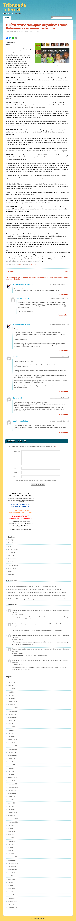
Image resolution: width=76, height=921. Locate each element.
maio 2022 (11, 834)
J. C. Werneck (12, 552)
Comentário (16, 451)
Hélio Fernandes (13, 549)
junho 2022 (11, 831)
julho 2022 (11, 828)
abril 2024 (11, 771)
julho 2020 (11, 876)
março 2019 (11, 898)
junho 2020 (11, 879)
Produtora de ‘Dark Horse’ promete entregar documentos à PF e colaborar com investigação (37, 599)
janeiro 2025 (12, 743)
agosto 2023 (12, 796)
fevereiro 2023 (12, 812)
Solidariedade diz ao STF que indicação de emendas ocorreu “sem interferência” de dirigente (37, 592)
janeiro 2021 (12, 860)
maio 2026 (11, 692)
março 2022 (11, 841)
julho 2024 (11, 762)
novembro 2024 (13, 749)
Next (67, 271)
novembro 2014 (13, 907)
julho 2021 (11, 847)
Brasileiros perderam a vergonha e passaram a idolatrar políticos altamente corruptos (34, 589)
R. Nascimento (12, 568)
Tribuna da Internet (14, 7)
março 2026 (11, 698)
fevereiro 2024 (12, 777)
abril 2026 (11, 695)
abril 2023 (11, 806)
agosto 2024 (12, 758)
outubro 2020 (12, 866)
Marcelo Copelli (12, 559)
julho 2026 (11, 685)
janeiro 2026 (12, 704)
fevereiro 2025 (12, 739)
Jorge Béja (11, 555)
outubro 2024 (12, 752)
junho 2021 (11, 850)
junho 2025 (11, 727)
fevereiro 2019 (12, 901)
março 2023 (11, 809)
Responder (64, 294)
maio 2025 (11, 730)
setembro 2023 (12, 793)
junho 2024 (11, 765)
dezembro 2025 (13, 708)
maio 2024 (11, 768)
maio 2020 (11, 882)
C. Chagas (11, 540)
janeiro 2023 (12, 815)
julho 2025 (11, 724)
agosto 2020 (12, 873)
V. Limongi (11, 574)
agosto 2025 (12, 720)
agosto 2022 (12, 825)
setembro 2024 (12, 755)
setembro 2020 (12, 869)
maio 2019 (11, 892)
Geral (20, 264)
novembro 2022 (13, 822)
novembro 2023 (13, 787)
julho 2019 (11, 885)
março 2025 (11, 736)
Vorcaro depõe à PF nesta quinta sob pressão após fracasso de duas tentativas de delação (36, 595)
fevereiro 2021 (12, 857)
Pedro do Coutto (13, 565)
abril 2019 (11, 895)
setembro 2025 (12, 717)
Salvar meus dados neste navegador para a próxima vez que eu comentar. (36, 480)
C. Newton (11, 543)
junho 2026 (11, 689)
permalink (33, 264)
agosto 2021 (12, 844)
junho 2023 (11, 803)
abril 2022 (11, 838)
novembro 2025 (13, 711)
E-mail (15, 472)
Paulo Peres (11, 562)
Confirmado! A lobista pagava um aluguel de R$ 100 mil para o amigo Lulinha (32, 586)
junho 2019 (11, 888)
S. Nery (10, 571)
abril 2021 (11, 854)
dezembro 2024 (13, 746)
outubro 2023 (12, 790)
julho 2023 (11, 800)
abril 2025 (11, 733)
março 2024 (11, 774)
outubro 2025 (12, 714)
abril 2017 (11, 904)
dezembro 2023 (13, 784)
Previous (10, 271)
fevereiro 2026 (12, 701)
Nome (15, 468)
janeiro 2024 (12, 781)
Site (14, 476)
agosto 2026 (12, 682)
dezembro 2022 (13, 819)
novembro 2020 (13, 863)
